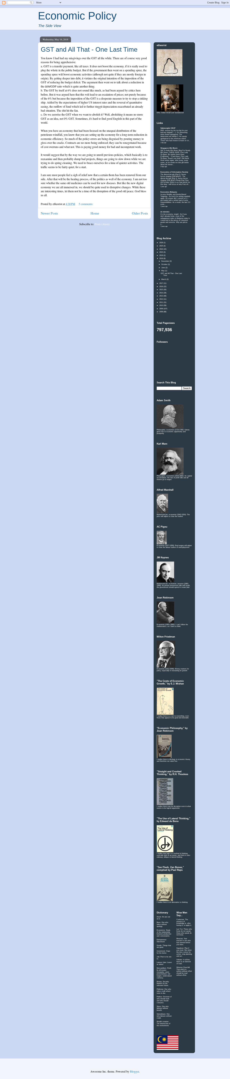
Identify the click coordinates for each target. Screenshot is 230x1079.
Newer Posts (49, 213)
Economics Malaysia (168, 192)
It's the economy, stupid (169, 214)
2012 (161, 299)
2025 (161, 246)
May (163, 271)
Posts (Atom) (102, 224)
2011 (161, 302)
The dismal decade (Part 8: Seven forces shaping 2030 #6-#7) (173, 175)
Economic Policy (77, 16)
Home (95, 213)
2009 (161, 309)
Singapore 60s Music (169, 148)
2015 (161, 289)
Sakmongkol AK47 (167, 128)
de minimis (164, 212)
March (164, 279)
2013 (161, 296)
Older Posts (140, 213)
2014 (161, 293)
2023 (161, 252)
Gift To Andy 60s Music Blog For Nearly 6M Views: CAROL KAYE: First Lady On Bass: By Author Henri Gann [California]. (175, 153)
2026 (161, 243)
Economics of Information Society (174, 172)
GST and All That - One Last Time (89, 49)
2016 (161, 286)
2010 (161, 305)
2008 (161, 312)
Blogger (134, 1071)
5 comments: (86, 204)
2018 (161, 258)
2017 (161, 283)
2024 (161, 249)
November (165, 261)
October (164, 264)
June (163, 268)
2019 (161, 255)
